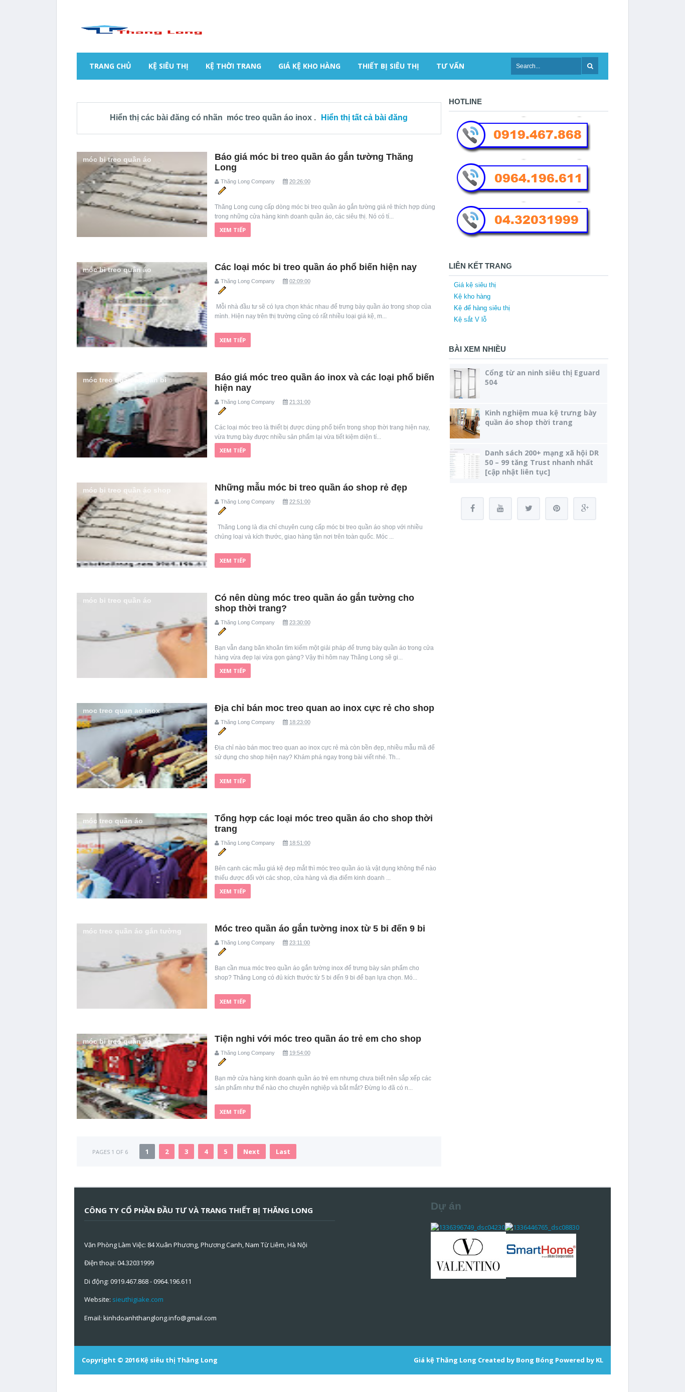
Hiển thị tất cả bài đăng (364, 117)
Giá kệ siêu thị (475, 285)
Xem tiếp (233, 230)
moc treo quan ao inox (121, 711)
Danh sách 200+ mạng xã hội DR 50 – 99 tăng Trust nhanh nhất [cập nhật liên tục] (542, 462)
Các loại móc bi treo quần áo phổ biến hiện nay (316, 267)
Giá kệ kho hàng (309, 66)
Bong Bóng (535, 1359)
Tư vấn (450, 66)
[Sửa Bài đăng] (222, 189)
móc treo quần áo (113, 821)
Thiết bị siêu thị (388, 66)
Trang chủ (110, 66)
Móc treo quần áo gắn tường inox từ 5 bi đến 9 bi (320, 928)
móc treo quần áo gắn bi (124, 380)
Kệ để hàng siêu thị (482, 308)
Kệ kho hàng (472, 296)
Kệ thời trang (233, 66)
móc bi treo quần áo (117, 159)
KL (599, 1359)
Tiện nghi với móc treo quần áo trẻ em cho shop (318, 1039)
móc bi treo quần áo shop (127, 490)
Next (251, 1151)
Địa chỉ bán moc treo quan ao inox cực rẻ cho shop (324, 708)
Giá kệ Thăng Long (445, 1359)
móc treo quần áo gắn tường (132, 931)
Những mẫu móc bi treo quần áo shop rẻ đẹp (311, 488)
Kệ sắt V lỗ (470, 319)
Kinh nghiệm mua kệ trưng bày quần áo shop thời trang (541, 417)
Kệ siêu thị (168, 66)
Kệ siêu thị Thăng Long (179, 1359)
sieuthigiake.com (137, 1299)
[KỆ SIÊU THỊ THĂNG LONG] (141, 29)
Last (283, 1151)
